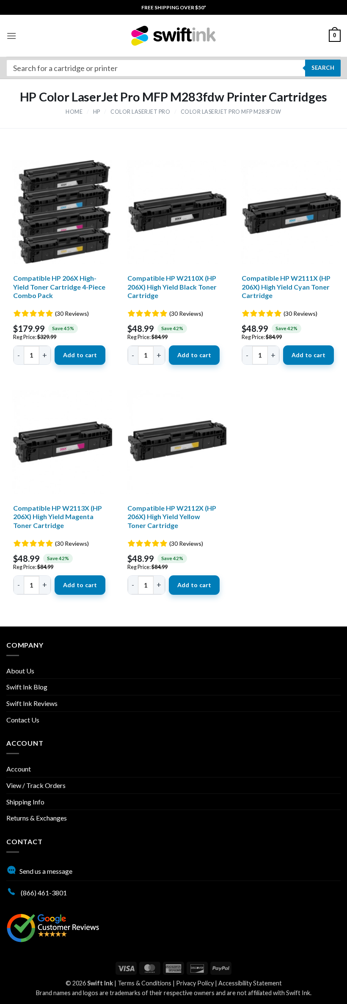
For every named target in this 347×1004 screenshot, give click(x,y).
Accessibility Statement (250, 983)
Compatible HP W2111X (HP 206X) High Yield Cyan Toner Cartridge (286, 287)
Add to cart (80, 354)
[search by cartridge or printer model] (173, 68)
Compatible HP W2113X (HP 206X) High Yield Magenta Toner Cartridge (57, 517)
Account (18, 769)
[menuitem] (173, 7)
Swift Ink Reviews (32, 703)
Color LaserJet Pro (140, 112)
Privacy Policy (195, 983)
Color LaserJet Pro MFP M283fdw (231, 112)
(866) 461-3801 (43, 893)
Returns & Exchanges (36, 818)
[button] (11, 35)
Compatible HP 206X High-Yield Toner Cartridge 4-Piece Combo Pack (59, 287)
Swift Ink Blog (26, 687)
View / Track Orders (36, 785)
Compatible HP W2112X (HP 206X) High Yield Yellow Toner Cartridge (171, 517)
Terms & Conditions (144, 983)
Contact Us (22, 720)
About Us (20, 671)
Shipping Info (25, 802)
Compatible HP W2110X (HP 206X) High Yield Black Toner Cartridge (172, 287)
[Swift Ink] (173, 36)
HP (96, 112)
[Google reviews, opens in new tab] (52, 927)
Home (74, 112)
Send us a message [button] (45, 871)
